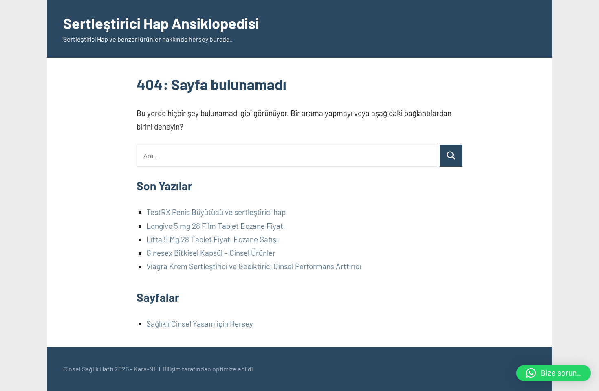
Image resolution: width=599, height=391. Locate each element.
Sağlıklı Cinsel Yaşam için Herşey (199, 323)
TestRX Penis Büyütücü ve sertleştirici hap (216, 212)
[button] (553, 373)
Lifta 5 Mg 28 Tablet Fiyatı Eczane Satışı (212, 239)
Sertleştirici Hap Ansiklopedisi (161, 23)
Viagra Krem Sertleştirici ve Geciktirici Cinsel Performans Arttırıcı (253, 266)
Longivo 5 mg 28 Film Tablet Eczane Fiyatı (215, 226)
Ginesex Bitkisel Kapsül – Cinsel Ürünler (210, 252)
